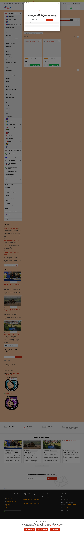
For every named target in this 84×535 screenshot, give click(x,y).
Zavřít (42, 29)
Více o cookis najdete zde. (55, 525)
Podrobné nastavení (42, 529)
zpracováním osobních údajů (41, 25)
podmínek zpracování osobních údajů (48, 22)
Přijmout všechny (55, 529)
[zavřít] (58, 3)
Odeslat (49, 19)
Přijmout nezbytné (29, 529)
